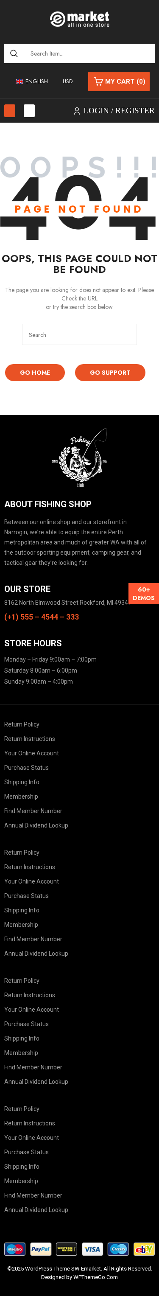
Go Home (35, 372)
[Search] (14, 53)
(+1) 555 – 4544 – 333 (41, 616)
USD (68, 81)
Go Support (110, 372)
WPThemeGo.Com (95, 1277)
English (36, 81)
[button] (9, 110)
